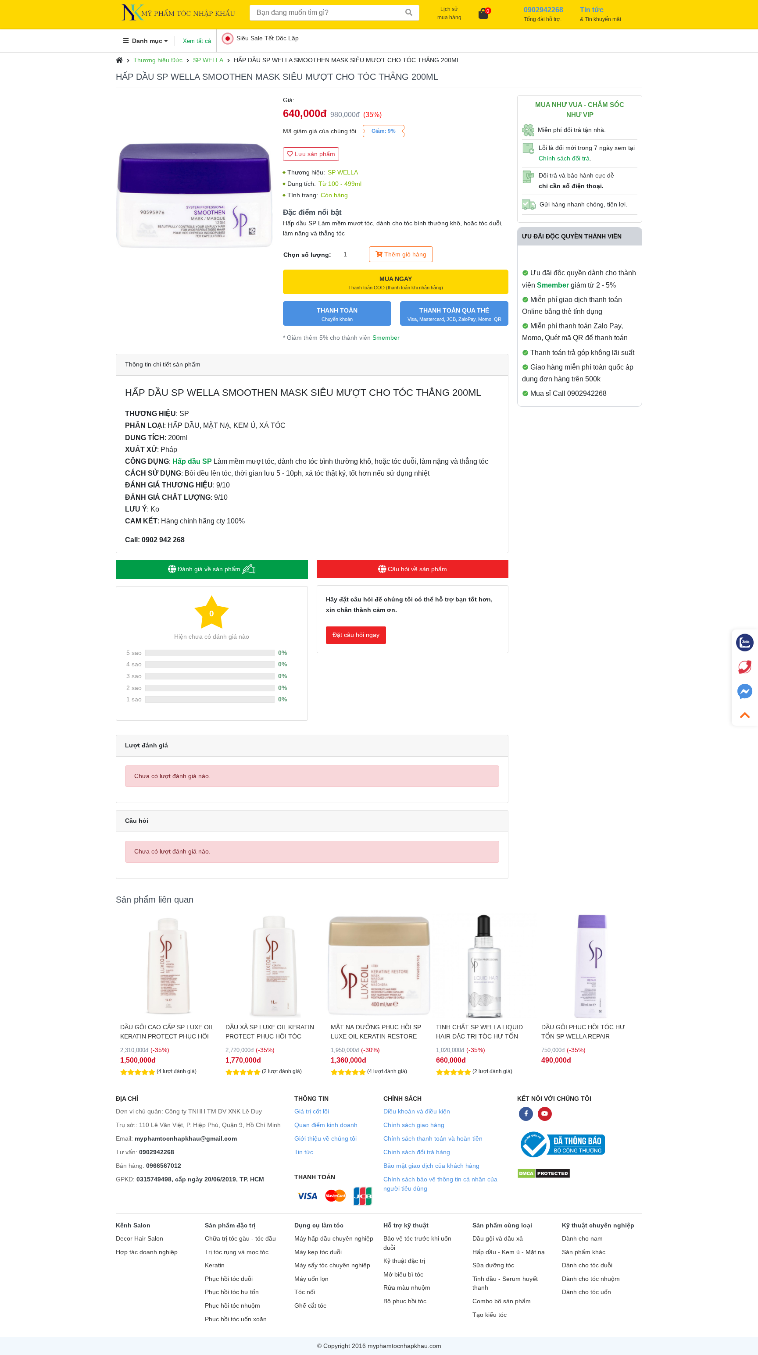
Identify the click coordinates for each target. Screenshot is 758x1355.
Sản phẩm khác (583, 1252)
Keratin (215, 1265)
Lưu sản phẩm (314, 153)
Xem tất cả (197, 41)
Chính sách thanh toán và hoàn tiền (433, 1138)
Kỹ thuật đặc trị (404, 1261)
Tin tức (303, 1152)
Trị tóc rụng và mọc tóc (236, 1252)
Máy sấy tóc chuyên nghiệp (332, 1265)
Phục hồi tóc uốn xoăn (236, 1319)
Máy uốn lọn (311, 1279)
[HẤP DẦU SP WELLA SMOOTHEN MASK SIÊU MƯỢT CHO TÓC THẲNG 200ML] (195, 174)
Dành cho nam (582, 1238)
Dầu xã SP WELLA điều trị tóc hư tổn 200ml (587, 1032)
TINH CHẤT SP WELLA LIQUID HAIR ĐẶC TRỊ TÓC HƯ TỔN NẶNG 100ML (374, 1032)
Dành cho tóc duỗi (587, 1265)
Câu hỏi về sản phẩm (416, 569)
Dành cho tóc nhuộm (591, 1279)
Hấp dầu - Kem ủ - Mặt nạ (508, 1252)
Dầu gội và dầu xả (497, 1238)
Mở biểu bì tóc (403, 1274)
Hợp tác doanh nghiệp (147, 1252)
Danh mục (147, 40)
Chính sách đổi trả (564, 158)
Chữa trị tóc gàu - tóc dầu (240, 1238)
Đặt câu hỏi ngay (356, 634)
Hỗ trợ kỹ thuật (406, 1225)
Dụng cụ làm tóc (318, 1225)
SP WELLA (208, 60)
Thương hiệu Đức (157, 60)
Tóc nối (304, 1292)
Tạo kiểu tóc (489, 1315)
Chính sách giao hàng (413, 1124)
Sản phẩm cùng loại (502, 1225)
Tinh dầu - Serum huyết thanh (505, 1283)
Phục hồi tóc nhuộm (232, 1305)
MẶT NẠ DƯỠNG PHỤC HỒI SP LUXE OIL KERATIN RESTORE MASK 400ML (270, 1032)
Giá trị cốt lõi (311, 1111)
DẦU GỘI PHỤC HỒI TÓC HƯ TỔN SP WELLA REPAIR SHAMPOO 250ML (478, 1032)
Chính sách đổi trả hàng (416, 1152)
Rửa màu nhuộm (406, 1287)
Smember (386, 337)
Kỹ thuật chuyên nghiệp (598, 1225)
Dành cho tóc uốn (586, 1292)
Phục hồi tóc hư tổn (232, 1292)
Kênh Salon (133, 1225)
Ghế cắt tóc (310, 1305)
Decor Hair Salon (139, 1238)
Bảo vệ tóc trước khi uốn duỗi (417, 1243)
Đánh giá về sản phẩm (209, 569)
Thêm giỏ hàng (404, 254)
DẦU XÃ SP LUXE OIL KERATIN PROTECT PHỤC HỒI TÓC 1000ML (164, 1032)
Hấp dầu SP (192, 461)
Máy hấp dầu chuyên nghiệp (333, 1238)
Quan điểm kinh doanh (326, 1124)
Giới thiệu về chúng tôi (325, 1138)
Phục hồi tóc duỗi (229, 1279)
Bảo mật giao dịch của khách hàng (431, 1165)
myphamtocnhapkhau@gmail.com (186, 1138)
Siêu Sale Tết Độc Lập (267, 38)
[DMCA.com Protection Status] (543, 1172)
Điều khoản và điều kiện (416, 1111)
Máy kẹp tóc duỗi (318, 1252)
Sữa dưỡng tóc (493, 1265)
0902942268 (156, 1152)
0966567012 (163, 1165)
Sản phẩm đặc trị (230, 1225)
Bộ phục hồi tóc (404, 1301)
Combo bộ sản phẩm (501, 1301)
